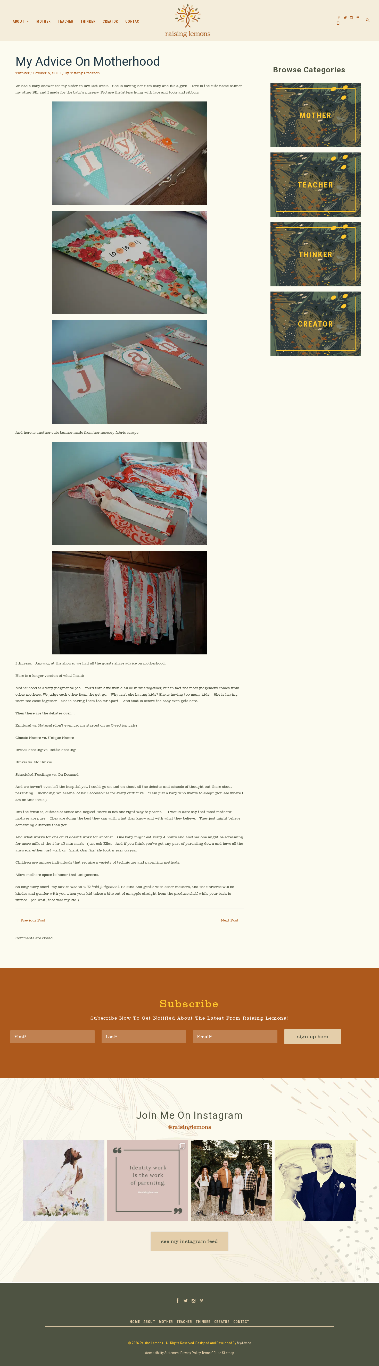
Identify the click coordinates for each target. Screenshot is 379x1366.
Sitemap (228, 1353)
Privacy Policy (190, 1353)
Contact (241, 1322)
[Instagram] (98, 1215)
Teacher (184, 1322)
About (149, 1322)
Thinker (22, 73)
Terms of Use (211, 1353)
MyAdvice (244, 1343)
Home (135, 1322)
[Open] (63, 1180)
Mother (166, 1322)
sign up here (312, 1036)
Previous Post (30, 920)
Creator (222, 1322)
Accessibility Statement (162, 1353)
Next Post (232, 920)
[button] (26, 22)
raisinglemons (63, 1145)
